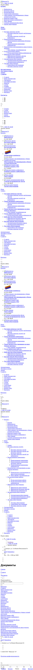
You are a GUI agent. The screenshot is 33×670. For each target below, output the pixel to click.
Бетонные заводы (9, 10)
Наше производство (10, 78)
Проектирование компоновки (13, 39)
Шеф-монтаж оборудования (12, 54)
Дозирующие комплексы (11, 13)
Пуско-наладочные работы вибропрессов (19, 53)
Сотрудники (7, 87)
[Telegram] (4, 99)
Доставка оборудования (11, 63)
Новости (6, 83)
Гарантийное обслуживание (15, 65)
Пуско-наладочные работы (12, 51)
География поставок (10, 81)
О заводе (3, 74)
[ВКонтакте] (4, 98)
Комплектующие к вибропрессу (13, 20)
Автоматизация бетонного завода (17, 60)
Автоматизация (6, 69)
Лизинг (3, 72)
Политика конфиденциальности (10, 656)
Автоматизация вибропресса (15, 62)
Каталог (3, 6)
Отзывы (6, 86)
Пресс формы (8, 21)
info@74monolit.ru (9, 551)
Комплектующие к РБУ (11, 18)
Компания (4, 586)
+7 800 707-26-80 (8, 3)
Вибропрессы (8, 9)
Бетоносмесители (9, 12)
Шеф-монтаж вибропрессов (15, 57)
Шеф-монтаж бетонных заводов (16, 56)
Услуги (3, 623)
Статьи (6, 84)
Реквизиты (7, 89)
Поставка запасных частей (12, 31)
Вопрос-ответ (8, 90)
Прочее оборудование (10, 24)
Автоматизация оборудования (13, 59)
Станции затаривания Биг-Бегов (13, 23)
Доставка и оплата (7, 71)
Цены (2, 27)
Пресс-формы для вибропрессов (16, 50)
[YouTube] (4, 101)
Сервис (3, 29)
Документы (7, 80)
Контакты (7, 92)
